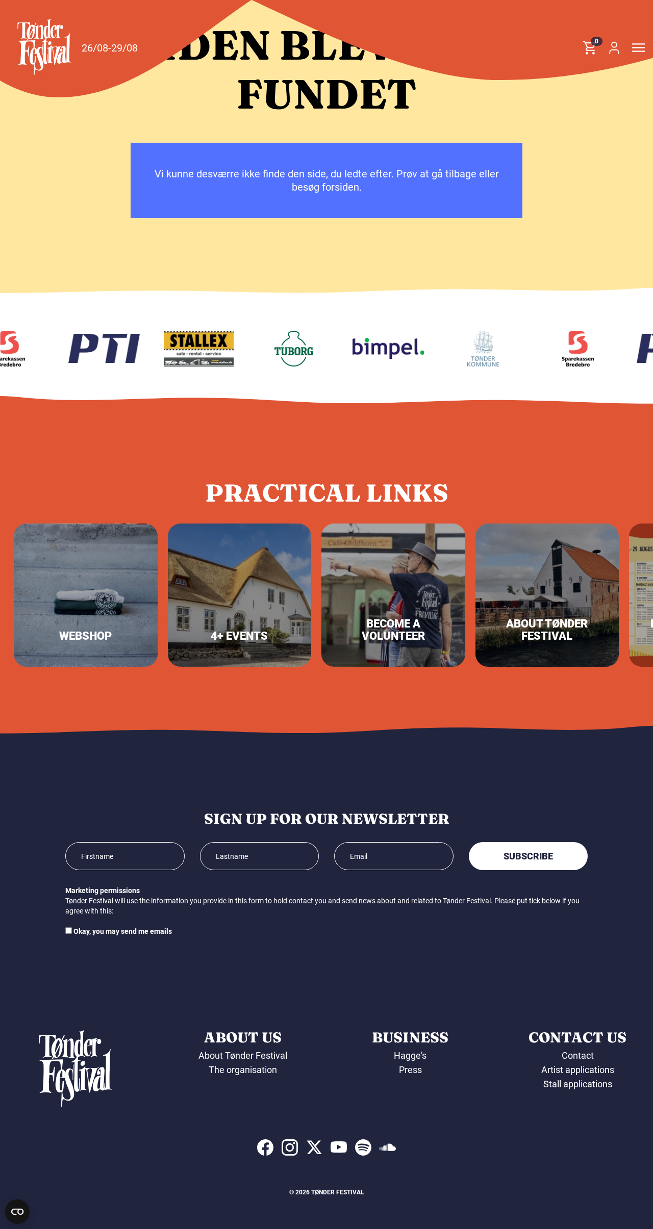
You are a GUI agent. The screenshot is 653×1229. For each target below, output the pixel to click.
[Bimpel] (378, 349)
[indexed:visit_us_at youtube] (339, 1147)
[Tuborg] (283, 349)
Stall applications (577, 1084)
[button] (44, 47)
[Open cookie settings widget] (17, 1211)
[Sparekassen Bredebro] (568, 349)
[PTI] (94, 349)
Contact (578, 1055)
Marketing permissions (102, 890)
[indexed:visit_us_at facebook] (265, 1147)
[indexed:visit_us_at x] (314, 1147)
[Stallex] (189, 349)
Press (410, 1069)
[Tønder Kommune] (473, 349)
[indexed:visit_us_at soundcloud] (388, 1147)
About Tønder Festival (242, 1055)
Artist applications (577, 1069)
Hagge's (410, 1055)
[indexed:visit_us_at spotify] (363, 1147)
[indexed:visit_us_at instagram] (290, 1147)
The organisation (243, 1069)
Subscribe (528, 856)
